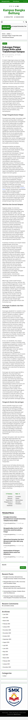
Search (4, 564)
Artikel (5, 43)
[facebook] (10, 6)
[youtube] (18, 6)
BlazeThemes (17, 714)
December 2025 (7, 630)
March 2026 (6, 620)
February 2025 (6, 661)
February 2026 (6, 623)
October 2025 (6, 636)
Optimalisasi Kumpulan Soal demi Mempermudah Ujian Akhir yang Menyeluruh (14, 541)
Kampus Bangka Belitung (14, 11)
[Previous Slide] (24, 1)
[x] (14, 6)
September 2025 (7, 639)
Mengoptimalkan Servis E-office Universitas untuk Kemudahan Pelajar (13, 530)
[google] (16, 6)
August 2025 (6, 642)
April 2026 (5, 617)
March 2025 (6, 657)
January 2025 (6, 664)
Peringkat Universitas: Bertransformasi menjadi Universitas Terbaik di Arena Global (15, 518)
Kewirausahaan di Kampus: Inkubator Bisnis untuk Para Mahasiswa (12, 1)
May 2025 (5, 651)
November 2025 (7, 633)
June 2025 (5, 648)
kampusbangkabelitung (9, 55)
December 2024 (7, 667)
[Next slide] (26, 1)
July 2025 (5, 645)
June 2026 (5, 614)
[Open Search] (23, 22)
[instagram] (12, 6)
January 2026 (6, 627)
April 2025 (5, 654)
